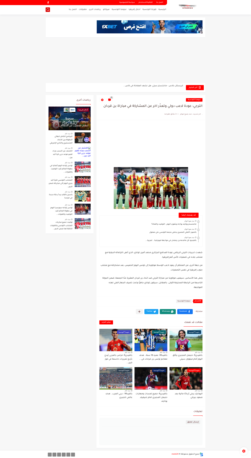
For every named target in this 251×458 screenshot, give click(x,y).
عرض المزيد (106, 322)
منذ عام (197, 352)
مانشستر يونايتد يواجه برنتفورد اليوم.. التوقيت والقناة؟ (173, 224)
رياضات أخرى (95, 9)
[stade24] (187, 7)
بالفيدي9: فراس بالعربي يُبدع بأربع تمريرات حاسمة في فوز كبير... (118, 359)
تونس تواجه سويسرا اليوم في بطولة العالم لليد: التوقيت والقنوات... (61, 211)
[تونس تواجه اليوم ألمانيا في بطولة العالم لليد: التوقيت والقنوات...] (83, 167)
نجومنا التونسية (119, 9)
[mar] (73, 455)
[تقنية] (68, 455)
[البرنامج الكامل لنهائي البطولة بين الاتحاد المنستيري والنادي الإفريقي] (83, 137)
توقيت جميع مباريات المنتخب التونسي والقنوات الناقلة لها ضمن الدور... (61, 225)
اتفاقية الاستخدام (146, 2)
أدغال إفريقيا (134, 9)
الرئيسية (162, 9)
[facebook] (48, 3)
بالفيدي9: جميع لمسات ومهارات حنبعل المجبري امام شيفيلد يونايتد (151, 398)
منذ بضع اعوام (189, 221)
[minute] (59, 455)
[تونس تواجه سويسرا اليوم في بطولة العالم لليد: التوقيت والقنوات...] (83, 209)
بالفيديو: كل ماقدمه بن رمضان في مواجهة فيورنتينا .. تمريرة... (170, 241)
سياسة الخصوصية (127, 2)
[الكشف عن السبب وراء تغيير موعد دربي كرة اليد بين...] (83, 152)
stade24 (175, 454)
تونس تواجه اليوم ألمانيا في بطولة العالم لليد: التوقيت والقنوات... (61, 169)
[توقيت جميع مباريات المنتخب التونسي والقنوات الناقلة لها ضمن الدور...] (83, 223)
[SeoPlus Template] (201, 454)
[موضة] (64, 455)
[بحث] (48, 9)
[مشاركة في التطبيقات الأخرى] (139, 311)
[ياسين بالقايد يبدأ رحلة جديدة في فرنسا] (83, 196)
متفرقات (83, 9)
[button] (185, 311)
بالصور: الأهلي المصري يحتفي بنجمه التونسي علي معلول (172, 232)
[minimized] (54, 455)
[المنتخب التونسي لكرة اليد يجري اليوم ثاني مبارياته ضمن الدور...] (83, 181)
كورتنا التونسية (149, 9)
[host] (50, 455)
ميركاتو (106, 9)
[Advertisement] (125, 60)
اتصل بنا (159, 2)
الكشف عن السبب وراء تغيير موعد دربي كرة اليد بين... (62, 154)
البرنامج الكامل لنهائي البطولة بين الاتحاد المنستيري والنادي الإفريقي (151, 87)
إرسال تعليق (193, 422)
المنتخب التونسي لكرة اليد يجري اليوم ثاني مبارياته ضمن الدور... (60, 183)
